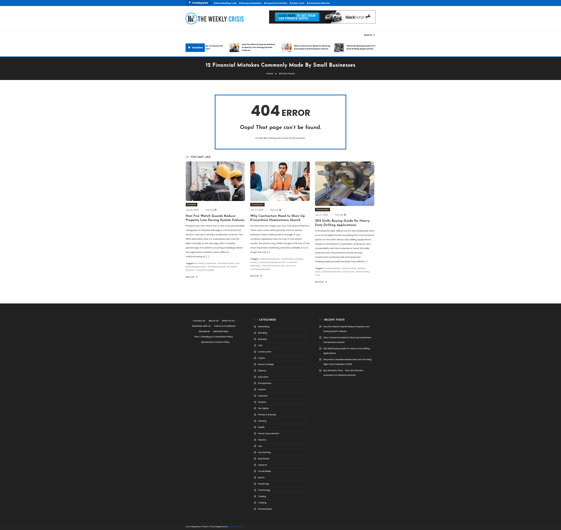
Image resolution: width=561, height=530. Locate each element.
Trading (262, 496)
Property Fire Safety (276, 3)
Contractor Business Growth (272, 262)
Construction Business (269, 259)
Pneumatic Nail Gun (319, 3)
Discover (190, 276)
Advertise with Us (201, 325)
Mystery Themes (236, 526)
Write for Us (228, 320)
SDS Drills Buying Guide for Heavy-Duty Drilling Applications (354, 47)
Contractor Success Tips (273, 265)
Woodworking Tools (226, 3)
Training (262, 502)
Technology (264, 490)
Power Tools (298, 3)
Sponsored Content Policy (215, 342)
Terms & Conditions (225, 325)
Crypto (261, 358)
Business (262, 339)
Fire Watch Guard (226, 263)
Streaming (263, 483)
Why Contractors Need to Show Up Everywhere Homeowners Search (302, 47)
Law (260, 446)
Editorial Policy (220, 331)
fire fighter (191, 204)
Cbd (260, 345)
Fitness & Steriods (267, 414)
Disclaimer (204, 331)
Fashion (262, 389)
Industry (262, 439)
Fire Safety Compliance (205, 263)
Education (263, 376)
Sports (261, 477)
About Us (214, 320)
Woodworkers (322, 209)
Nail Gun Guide (349, 268)
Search (368, 34)
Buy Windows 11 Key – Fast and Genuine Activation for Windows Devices (343, 373)
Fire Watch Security (216, 266)
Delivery (262, 370)
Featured (262, 395)
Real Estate (263, 458)
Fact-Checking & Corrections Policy (213, 336)
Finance (262, 402)
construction (257, 204)
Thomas (209, 209)
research (262, 464)
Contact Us (199, 320)
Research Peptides (251, 3)
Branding (262, 332)
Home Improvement (268, 433)
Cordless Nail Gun (331, 268)
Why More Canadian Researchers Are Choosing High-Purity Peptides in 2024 (347, 362)
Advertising (263, 326)
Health (261, 427)
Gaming (262, 420)
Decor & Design (266, 364)
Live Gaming (264, 452)
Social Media (264, 471)
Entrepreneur (264, 383)
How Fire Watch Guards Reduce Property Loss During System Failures (248, 47)
